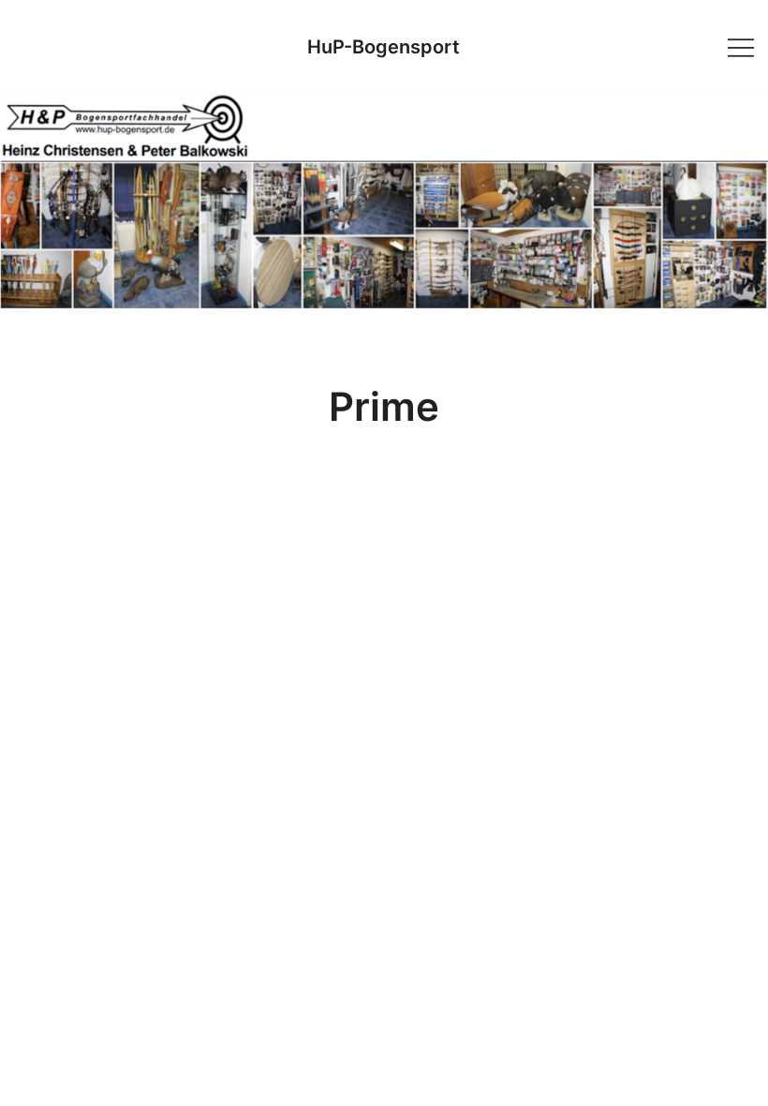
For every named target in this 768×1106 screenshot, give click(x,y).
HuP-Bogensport (383, 47)
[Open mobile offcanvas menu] (741, 46)
